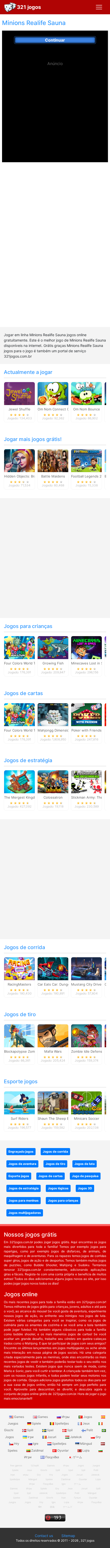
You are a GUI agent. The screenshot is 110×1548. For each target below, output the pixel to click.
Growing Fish (53, 663)
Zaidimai (37, 1450)
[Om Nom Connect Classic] (53, 393)
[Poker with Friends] (86, 714)
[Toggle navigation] (99, 7)
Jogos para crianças (28, 626)
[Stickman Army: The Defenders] (86, 781)
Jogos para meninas (23, 1200)
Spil (70, 1430)
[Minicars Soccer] (86, 1102)
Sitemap (68, 1535)
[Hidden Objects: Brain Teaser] (19, 460)
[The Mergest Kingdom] (19, 781)
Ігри (30, 1437)
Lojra (86, 1450)
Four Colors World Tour (22, 663)
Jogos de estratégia (28, 760)
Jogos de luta (84, 1164)
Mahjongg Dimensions (55, 730)
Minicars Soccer (86, 1118)
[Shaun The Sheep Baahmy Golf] (53, 1102)
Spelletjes (62, 1423)
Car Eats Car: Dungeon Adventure (65, 984)
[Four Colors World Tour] (19, 647)
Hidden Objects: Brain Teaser (27, 476)
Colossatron (53, 797)
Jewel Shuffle (19, 409)
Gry (98, 1437)
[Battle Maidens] (53, 460)
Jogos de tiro (20, 1014)
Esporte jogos (21, 1081)
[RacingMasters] (19, 968)
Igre (35, 1443)
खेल (39, 1506)
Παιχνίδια (52, 1457)
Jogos (88, 1417)
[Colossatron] (53, 781)
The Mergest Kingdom (22, 797)
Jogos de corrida (24, 947)
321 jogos (29, 7)
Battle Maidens (53, 476)
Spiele (36, 1423)
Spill (30, 1430)
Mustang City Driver (87, 984)
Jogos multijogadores (24, 1213)
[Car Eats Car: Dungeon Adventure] (53, 968)
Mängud (86, 1443)
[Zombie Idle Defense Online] (86, 1035)
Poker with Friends (86, 730)
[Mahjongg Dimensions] (53, 714)
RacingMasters (19, 984)
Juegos (12, 1502)
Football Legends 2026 (89, 476)
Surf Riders (19, 1118)
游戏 (52, 1506)
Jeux (86, 1423)
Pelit (90, 1430)
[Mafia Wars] (53, 1035)
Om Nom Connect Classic (58, 409)
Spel (50, 1430)
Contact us (44, 1535)
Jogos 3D (85, 1188)
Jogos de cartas (23, 693)
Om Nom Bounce (86, 409)
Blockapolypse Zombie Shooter (28, 1051)
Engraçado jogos (21, 1151)
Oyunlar (63, 1450)
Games (19, 1417)
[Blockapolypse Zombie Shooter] (19, 1035)
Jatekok (76, 1437)
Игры (65, 1417)
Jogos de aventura (22, 1164)
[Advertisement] (55, 104)
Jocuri (52, 1437)
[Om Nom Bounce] (86, 393)
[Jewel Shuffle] (19, 393)
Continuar (55, 40)
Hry (16, 1443)
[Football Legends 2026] (86, 460)
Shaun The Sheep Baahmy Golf (62, 1118)
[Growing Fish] (53, 647)
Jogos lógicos (58, 1188)
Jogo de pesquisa (85, 1176)
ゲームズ (67, 1506)
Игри (80, 1502)
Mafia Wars (53, 1051)
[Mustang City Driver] (86, 968)
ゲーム (77, 1457)
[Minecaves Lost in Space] (86, 647)
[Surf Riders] (19, 1102)
